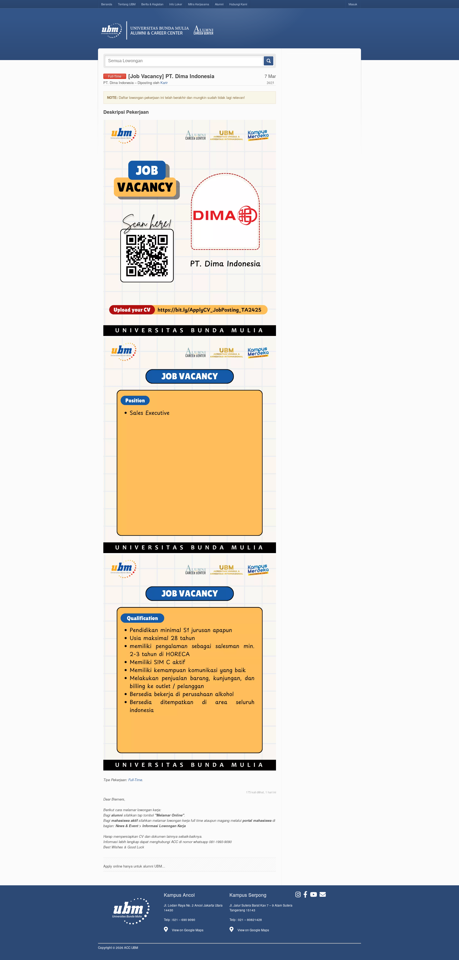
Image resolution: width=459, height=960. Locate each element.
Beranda (106, 4)
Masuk (352, 4)
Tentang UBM (126, 4)
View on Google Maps (187, 930)
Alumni (219, 4)
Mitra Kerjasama (198, 4)
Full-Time (135, 779)
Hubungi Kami (238, 4)
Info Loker (175, 4)
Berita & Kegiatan (152, 4)
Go (268, 61)
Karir (164, 82)
